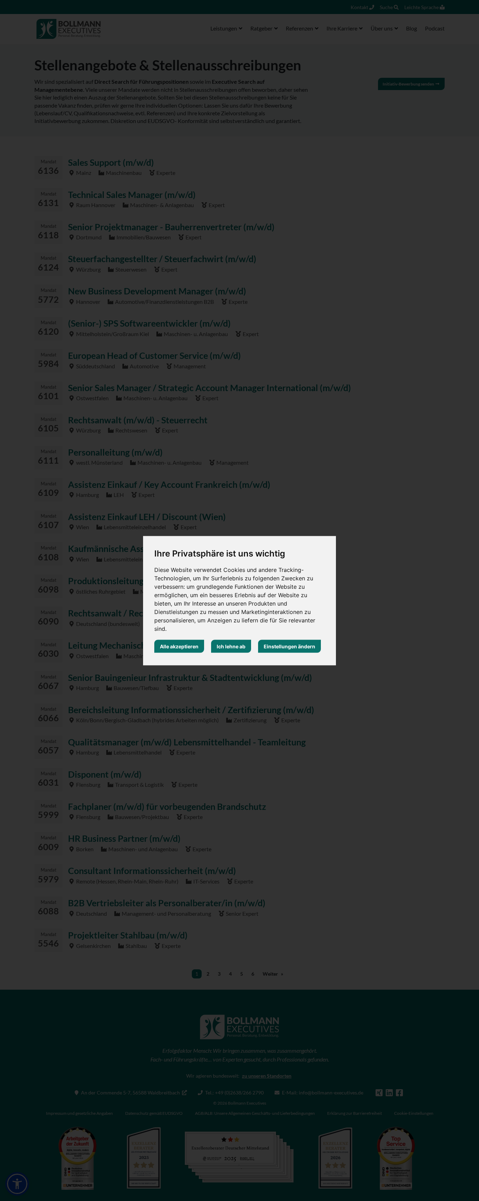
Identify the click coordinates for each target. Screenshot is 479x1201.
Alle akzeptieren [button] (179, 646)
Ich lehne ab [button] (231, 646)
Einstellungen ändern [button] (289, 646)
